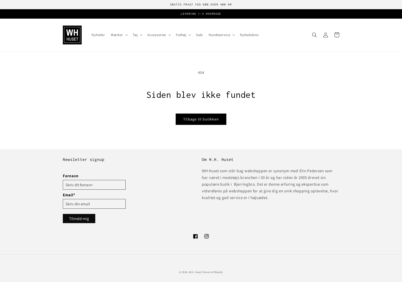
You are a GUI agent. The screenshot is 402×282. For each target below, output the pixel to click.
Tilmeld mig (79, 218)
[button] (119, 35)
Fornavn (71, 175)
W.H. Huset (195, 272)
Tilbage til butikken (201, 119)
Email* (69, 194)
